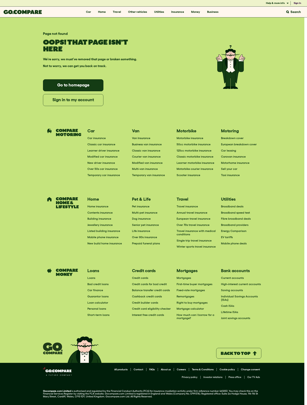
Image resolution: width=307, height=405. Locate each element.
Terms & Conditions (203, 369)
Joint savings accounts (235, 318)
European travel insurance (193, 218)
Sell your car (229, 168)
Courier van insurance (146, 156)
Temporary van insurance (148, 175)
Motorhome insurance (235, 162)
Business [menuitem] (213, 11)
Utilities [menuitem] (159, 11)
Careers (181, 369)
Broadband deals (232, 206)
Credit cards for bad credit (149, 284)
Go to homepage (73, 85)
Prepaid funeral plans (146, 243)
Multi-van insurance (145, 168)
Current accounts (232, 277)
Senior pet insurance (145, 224)
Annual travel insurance (192, 212)
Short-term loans (98, 314)
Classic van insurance (146, 150)
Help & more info (275, 3)
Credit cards (140, 277)
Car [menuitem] (88, 11)
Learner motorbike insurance (195, 162)
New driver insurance (101, 162)
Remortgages (185, 296)
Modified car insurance (102, 156)
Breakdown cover (232, 138)
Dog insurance (141, 218)
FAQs (152, 369)
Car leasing (228, 150)
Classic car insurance (101, 144)
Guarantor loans (98, 296)
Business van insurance (147, 144)
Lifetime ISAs (229, 312)
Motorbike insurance (190, 138)
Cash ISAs (227, 305)
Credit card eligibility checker (151, 308)
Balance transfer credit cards (151, 290)
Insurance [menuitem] (177, 11)
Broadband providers (234, 224)
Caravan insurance (233, 156)
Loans (91, 277)
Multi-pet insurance (144, 212)
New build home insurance (104, 243)
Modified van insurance (147, 162)
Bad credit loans (98, 284)
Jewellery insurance (100, 224)
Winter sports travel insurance (196, 246)
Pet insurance (140, 206)
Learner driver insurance (103, 150)
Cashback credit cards (147, 296)
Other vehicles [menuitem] (137, 11)
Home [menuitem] (102, 11)
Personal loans (96, 308)
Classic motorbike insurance (195, 156)
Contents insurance (100, 212)
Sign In (297, 3)
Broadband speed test (235, 212)
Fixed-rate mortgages (191, 290)
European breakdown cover (239, 144)
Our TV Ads (253, 377)
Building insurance (99, 218)
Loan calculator (97, 302)
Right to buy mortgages (192, 302)
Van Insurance (141, 138)
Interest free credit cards (148, 314)
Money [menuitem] (195, 11)
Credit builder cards (145, 302)
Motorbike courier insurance (195, 168)
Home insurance (97, 206)
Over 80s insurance (144, 237)
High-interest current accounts (241, 284)
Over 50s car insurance (102, 168)
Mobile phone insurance (103, 237)
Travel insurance (187, 206)
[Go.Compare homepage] (22, 12)
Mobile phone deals (234, 243)
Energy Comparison (233, 230)
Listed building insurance (103, 230)
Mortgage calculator (190, 308)
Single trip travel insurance (194, 240)
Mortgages (184, 277)
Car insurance (96, 138)
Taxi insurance (230, 175)
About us (166, 369)
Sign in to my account (73, 99)
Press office (234, 377)
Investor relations (212, 377)
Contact (138, 369)
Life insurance (141, 230)
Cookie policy (227, 369)
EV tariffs (227, 237)
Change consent (250, 369)
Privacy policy (189, 377)
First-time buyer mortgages (194, 284)
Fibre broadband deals (236, 218)
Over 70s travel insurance (193, 224)
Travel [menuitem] (117, 11)
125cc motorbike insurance (194, 150)
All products (121, 369)
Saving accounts (232, 290)
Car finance (95, 290)
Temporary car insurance (103, 175)
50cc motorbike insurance (194, 144)
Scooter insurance (188, 175)
